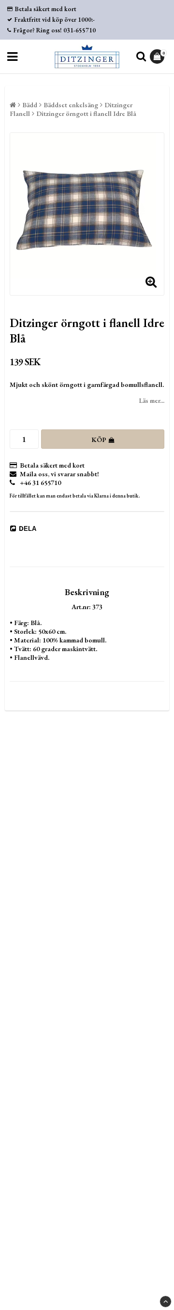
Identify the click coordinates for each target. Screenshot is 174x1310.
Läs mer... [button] (151, 400)
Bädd (29, 104)
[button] (158, 56)
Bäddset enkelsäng (71, 104)
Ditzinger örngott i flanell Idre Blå (86, 113)
